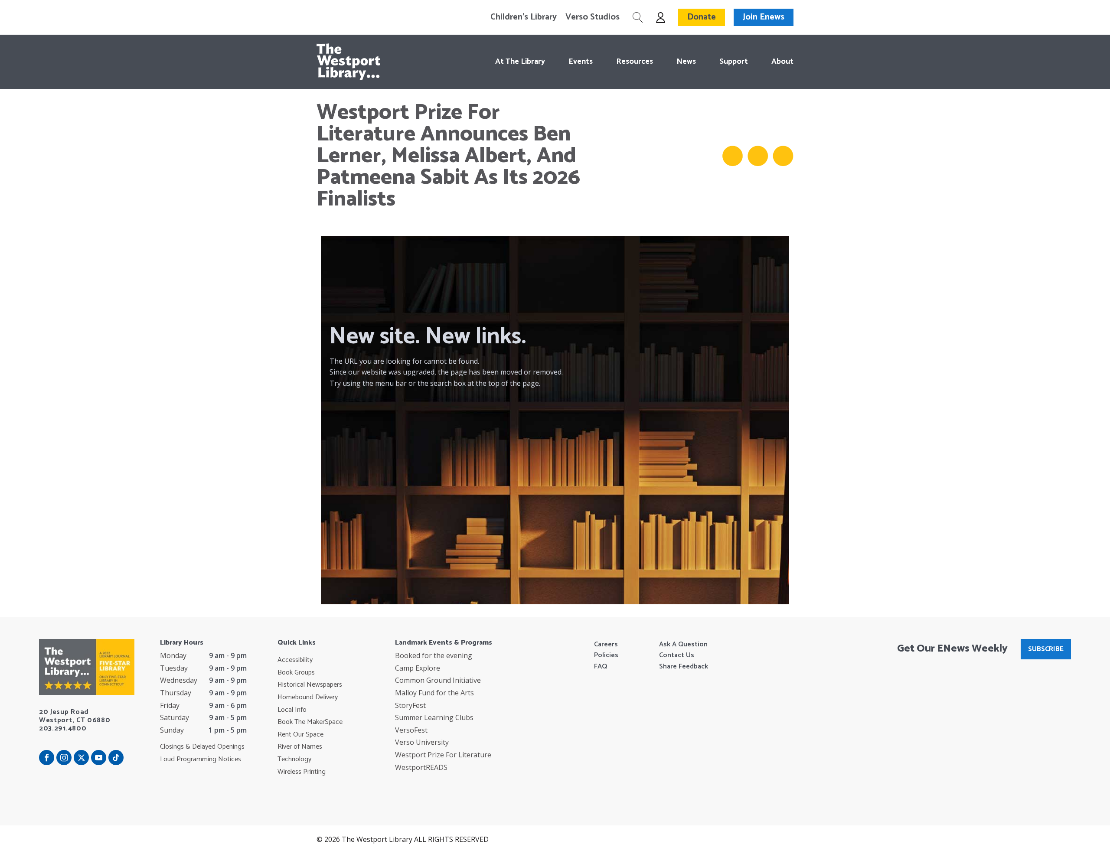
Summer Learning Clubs (434, 717)
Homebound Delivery (308, 697)
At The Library (520, 61)
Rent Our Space (300, 734)
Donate (701, 17)
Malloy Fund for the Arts (434, 693)
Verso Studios (592, 17)
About (782, 61)
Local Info (292, 710)
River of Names (300, 747)
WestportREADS (421, 767)
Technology (294, 759)
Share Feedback (683, 666)
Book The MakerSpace (310, 722)
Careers (606, 644)
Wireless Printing (302, 772)
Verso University (422, 742)
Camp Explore (417, 668)
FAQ (600, 666)
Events (580, 61)
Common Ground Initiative (438, 680)
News (686, 61)
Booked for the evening (433, 655)
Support (733, 61)
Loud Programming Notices (200, 759)
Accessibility (295, 660)
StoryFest (410, 705)
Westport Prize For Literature (443, 754)
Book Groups (296, 672)
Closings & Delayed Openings (202, 747)
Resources (634, 61)
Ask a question (683, 644)
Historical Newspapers (310, 685)
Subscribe (1046, 649)
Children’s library (523, 17)
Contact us (676, 655)
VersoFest (411, 730)
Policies (606, 655)
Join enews (763, 17)
